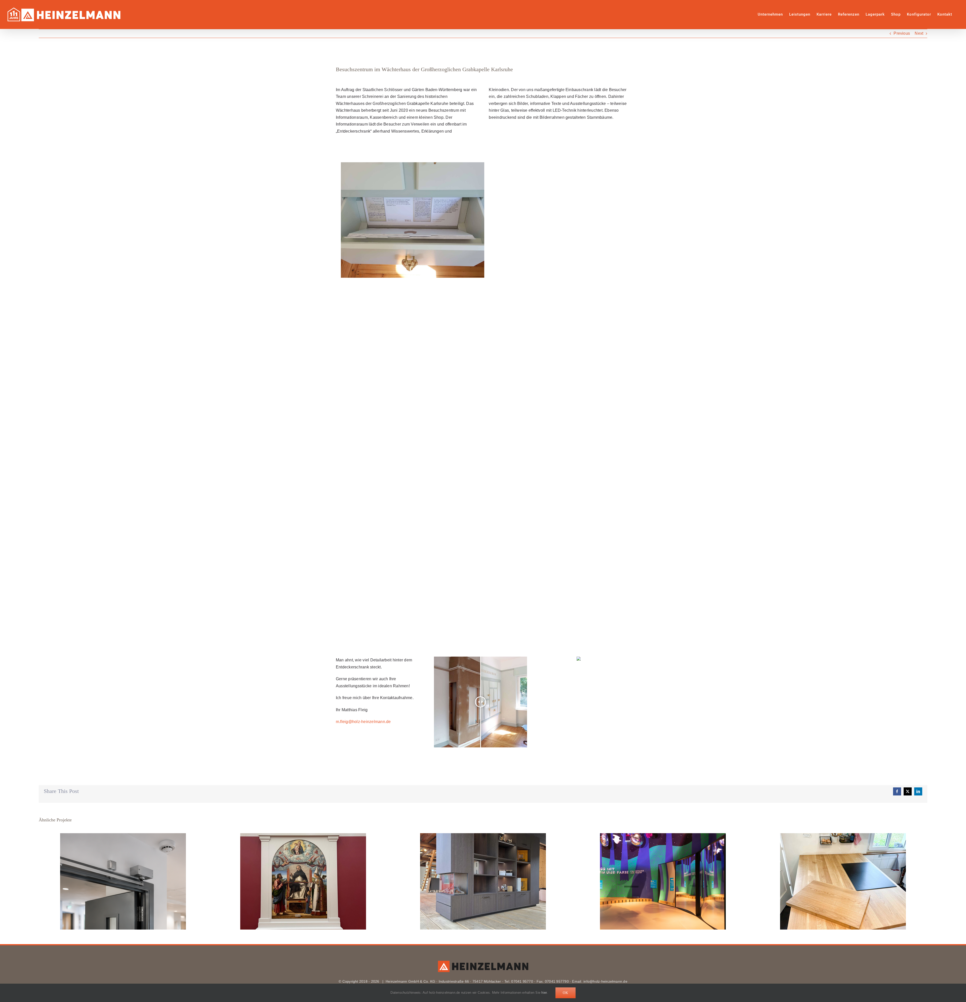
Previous (902, 33)
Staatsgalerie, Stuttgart (303, 881)
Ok (565, 993)
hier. (544, 992)
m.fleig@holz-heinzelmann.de (363, 721)
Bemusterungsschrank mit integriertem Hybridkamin (483, 881)
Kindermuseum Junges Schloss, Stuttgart (663, 881)
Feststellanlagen (123, 881)
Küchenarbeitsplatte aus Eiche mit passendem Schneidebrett (843, 881)
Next (919, 33)
